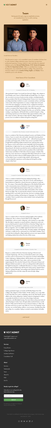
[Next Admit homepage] (10, 4)
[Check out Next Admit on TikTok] (32, 421)
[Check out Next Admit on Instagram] (19, 421)
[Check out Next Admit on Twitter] (27, 421)
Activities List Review (9, 353)
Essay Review (7, 348)
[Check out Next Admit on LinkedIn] (29, 421)
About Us (6, 374)
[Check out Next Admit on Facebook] (21, 421)
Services (6, 366)
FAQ (5, 377)
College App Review (9, 350)
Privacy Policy (12, 405)
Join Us (5, 380)
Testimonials (7, 369)
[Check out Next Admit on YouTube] (24, 421)
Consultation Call (8, 356)
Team (5, 372)
